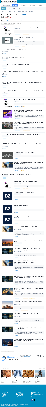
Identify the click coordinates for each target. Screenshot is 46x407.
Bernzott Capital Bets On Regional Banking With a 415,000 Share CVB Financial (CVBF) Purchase (28, 111)
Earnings (24, 34)
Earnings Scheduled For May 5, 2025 (23, 216)
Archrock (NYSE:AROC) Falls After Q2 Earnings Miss (15, 49)
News (14, 11)
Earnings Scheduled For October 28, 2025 (24, 152)
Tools (19, 8)
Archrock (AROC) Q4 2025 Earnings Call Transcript (27, 181)
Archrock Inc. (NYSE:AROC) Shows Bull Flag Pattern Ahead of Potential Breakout (28, 227)
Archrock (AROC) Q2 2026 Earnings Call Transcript (26, 27)
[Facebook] (38, 358)
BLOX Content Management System (8, 405)
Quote (8, 20)
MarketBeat (16, 46)
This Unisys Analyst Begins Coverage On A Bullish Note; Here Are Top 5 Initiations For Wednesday (28, 340)
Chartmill (4, 53)
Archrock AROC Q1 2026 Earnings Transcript (25, 99)
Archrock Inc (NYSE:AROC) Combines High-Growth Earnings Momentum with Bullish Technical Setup (22, 83)
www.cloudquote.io (27, 356)
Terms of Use (22, 404)
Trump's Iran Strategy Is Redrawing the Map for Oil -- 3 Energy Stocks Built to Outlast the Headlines (29, 123)
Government (27, 130)
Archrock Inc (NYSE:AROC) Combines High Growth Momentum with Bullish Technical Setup (22, 91)
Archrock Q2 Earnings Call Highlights (23, 37)
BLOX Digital (15, 405)
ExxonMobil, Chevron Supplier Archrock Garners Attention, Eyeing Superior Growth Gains (28, 302)
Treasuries (31, 11)
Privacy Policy (23, 360)
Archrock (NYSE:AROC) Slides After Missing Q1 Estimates (16, 64)
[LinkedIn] (41, 358)
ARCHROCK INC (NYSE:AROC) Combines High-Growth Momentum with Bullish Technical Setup (27, 249)
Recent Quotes (23, 5)
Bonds (24, 106)
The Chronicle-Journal (7, 404)
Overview (9, 11)
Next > (13, 24)
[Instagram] (43, 358)
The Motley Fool (17, 34)
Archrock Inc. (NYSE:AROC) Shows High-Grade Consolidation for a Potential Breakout (28, 163)
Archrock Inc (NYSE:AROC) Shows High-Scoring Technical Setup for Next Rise (21, 134)
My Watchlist (32, 5)
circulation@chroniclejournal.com (37, 394)
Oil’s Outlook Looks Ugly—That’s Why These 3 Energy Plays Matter (28, 240)
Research (34, 20)
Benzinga (16, 158)
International (24, 11)
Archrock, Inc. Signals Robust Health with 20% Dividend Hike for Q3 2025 (28, 289)
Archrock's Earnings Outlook (21, 205)
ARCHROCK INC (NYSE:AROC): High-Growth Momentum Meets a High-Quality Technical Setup (29, 277)
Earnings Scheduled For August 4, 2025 (24, 192)
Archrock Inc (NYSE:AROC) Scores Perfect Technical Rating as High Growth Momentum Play (23, 72)
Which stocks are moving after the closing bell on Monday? (16, 174)
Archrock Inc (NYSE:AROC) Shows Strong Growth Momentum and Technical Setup (28, 328)
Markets (3, 8)
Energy (27, 34)
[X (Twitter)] (35, 358)
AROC (24, 15)
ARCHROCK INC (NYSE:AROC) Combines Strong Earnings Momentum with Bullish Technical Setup (21, 144)
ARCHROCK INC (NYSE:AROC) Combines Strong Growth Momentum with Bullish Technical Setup (27, 314)
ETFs (14, 8)
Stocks (9, 8)
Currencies (19, 11)
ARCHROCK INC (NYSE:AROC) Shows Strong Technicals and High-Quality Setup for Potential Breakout (28, 261)
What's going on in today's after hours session (13, 57)
